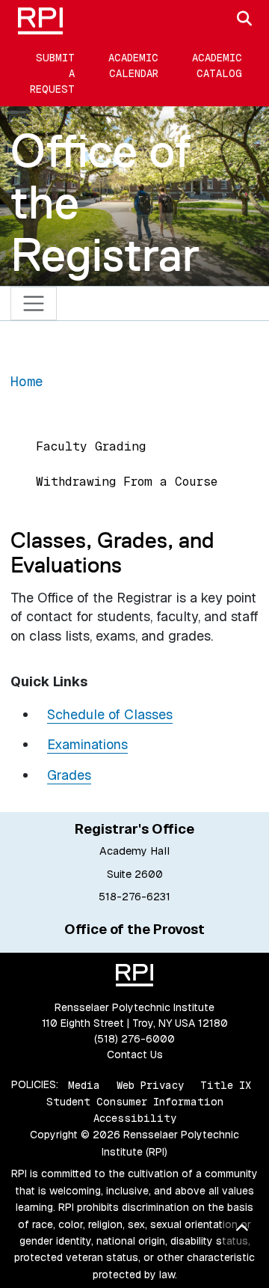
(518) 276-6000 (134, 1039)
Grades (69, 775)
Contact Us (135, 1054)
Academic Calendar (133, 65)
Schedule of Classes (110, 714)
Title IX (225, 1084)
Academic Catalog (217, 65)
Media (84, 1084)
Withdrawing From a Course (126, 481)
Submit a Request (52, 73)
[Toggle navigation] (34, 303)
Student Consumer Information (134, 1101)
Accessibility (134, 1118)
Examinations (87, 744)
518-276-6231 (134, 896)
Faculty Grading (91, 446)
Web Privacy (150, 1084)
